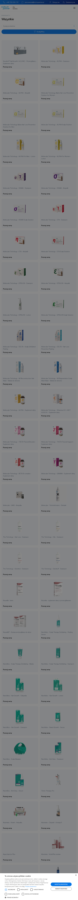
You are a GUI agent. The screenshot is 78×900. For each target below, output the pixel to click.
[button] (27, 897)
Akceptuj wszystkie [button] (61, 884)
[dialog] (39, 886)
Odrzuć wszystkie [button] (61, 889)
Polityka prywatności (30, 886)
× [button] (76, 875)
